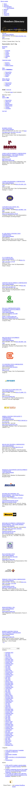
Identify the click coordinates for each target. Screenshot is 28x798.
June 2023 (7, 677)
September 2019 (9, 728)
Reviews (7, 62)
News (6, 755)
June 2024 (7, 667)
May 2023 (7, 678)
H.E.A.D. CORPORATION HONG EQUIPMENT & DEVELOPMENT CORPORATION (11, 309)
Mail (6, 57)
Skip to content (4, 1)
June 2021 (7, 705)
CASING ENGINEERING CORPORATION (13, 181)
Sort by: (7, 69)
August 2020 (8, 714)
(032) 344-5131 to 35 (18, 447)
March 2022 (8, 694)
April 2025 (8, 656)
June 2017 (7, 742)
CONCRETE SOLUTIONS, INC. (10, 206)
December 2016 (9, 745)
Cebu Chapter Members (8, 34)
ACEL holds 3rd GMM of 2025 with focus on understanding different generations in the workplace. (16, 775)
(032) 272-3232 (13, 156)
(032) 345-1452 (13, 556)
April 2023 (8, 680)
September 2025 (9, 652)
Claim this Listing (6, 60)
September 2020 (9, 713)
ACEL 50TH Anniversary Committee (14, 750)
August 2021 (8, 702)
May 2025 (7, 655)
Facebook (7, 50)
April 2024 (8, 669)
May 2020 (7, 719)
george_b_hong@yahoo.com (9, 316)
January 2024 (8, 670)
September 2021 (9, 701)
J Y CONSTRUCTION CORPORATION (12, 364)
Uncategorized (8, 760)
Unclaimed (8, 108)
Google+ (7, 53)
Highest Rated (8, 105)
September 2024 (9, 663)
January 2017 (8, 743)
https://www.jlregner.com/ (8, 396)
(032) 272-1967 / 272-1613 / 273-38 (13, 261)
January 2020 (8, 723)
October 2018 (8, 734)
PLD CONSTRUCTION (8, 554)
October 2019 (8, 727)
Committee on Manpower (11, 751)
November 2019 (9, 725)
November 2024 (9, 660)
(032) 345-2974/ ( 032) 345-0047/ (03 (14, 286)
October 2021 (8, 699)
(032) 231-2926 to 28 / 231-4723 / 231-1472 (14, 131)
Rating (7, 76)
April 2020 (8, 720)
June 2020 (7, 717)
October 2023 (8, 673)
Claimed (7, 107)
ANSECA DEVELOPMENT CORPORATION (14, 153)
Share (3, 48)
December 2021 (9, 696)
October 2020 (8, 712)
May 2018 (7, 739)
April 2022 (8, 692)
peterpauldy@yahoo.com (8, 559)
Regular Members (6, 154)
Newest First (8, 72)
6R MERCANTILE (7, 128)
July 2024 (7, 666)
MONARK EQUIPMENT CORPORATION (13, 523)
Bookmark (4, 46)
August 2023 (8, 676)
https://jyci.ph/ (5, 369)
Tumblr (7, 54)
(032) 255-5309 (13, 313)
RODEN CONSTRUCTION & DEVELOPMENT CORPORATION (11, 632)
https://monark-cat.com (7, 532)
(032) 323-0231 (13, 367)
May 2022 (7, 691)
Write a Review (6, 78)
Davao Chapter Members (8, 496)
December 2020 (9, 709)
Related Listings (9, 65)
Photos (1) (7, 64)
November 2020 (9, 710)
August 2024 (8, 665)
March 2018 (8, 741)
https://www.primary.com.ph (9, 587)
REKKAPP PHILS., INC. (8, 607)
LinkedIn (7, 56)
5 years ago (8, 89)
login (11, 92)
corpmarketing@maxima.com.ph (10, 500)
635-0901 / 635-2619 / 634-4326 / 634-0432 (14, 528)
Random (7, 75)
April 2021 (8, 706)
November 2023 (9, 672)
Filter (3, 68)
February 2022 (8, 695)
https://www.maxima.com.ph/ (9, 502)
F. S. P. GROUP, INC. (7, 257)
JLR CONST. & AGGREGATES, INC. (12, 389)
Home (15, 28)
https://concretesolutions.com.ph (10, 213)
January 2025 (8, 658)
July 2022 (7, 690)
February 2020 (8, 721)
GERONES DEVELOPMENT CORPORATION (14, 282)
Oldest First (8, 73)
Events (7, 753)
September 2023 (9, 674)
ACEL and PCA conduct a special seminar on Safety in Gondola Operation (15, 766)
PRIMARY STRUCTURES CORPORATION (13, 579)
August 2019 (8, 730)
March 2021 (8, 707)
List (3, 111)
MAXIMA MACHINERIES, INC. (10, 493)
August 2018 (8, 736)
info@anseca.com (6, 159)
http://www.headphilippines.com (10, 317)
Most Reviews (8, 104)
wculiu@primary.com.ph (8, 586)
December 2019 (9, 724)
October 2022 (8, 685)
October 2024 (8, 662)
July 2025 (7, 654)
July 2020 (7, 716)
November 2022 (9, 684)
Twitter (7, 52)
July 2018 (7, 738)
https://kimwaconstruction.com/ (9, 424)
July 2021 (7, 703)
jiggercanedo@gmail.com (8, 611)
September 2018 (9, 735)
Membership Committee (11, 754)
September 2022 (9, 687)
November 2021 (9, 698)
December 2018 (9, 732)
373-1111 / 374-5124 (17, 497)
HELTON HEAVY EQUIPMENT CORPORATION (10, 338)
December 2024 (9, 659)
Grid (5, 111)
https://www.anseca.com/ (8, 160)
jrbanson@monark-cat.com (8, 531)
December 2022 (9, 683)
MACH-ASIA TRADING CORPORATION (13, 444)
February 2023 (8, 681)
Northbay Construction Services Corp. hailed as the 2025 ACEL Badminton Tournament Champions (16, 771)
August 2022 (8, 688)
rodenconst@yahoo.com (8, 636)
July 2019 (7, 731)
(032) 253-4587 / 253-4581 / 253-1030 (14, 582)
